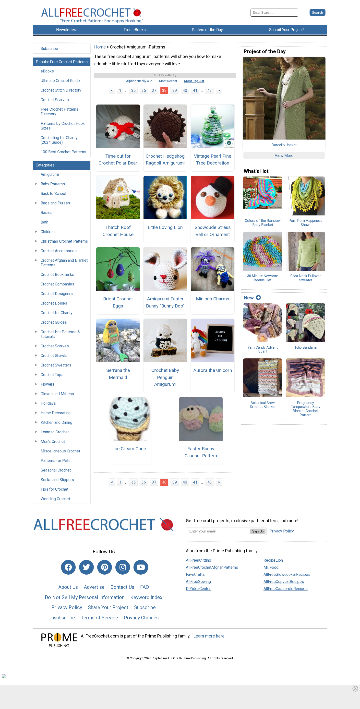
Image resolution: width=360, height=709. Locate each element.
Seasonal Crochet (56, 470)
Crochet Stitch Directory (61, 90)
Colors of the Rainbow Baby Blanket (263, 223)
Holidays (48, 403)
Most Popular (194, 81)
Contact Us (122, 587)
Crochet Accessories (59, 250)
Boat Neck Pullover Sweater (305, 278)
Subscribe (49, 48)
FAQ (144, 587)
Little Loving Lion (165, 227)
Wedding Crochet (55, 498)
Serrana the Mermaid (118, 373)
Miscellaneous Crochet (60, 451)
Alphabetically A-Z (139, 81)
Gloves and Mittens (57, 393)
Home (100, 47)
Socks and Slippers (57, 479)
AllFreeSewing (198, 581)
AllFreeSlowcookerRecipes (287, 574)
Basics (46, 212)
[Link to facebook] (68, 567)
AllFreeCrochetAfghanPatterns (212, 567)
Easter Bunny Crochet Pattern (201, 452)
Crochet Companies (57, 284)
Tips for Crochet (54, 489)
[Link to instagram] (122, 567)
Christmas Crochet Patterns (64, 241)
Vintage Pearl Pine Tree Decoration (212, 159)
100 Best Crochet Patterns (63, 152)
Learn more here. (209, 636)
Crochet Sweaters (56, 365)
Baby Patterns (53, 184)
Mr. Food (271, 567)
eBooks (47, 71)
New (249, 298)
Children (48, 231)
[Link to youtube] (140, 567)
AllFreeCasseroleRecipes (286, 588)
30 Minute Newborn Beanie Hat (262, 278)
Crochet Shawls (54, 355)
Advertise (94, 587)
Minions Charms (212, 299)
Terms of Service (99, 618)
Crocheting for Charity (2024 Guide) (59, 140)
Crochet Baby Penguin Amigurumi (165, 377)
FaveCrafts (195, 574)
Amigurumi (50, 174)
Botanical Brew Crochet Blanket (263, 405)
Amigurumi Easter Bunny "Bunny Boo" (165, 302)
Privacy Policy (66, 607)
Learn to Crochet (55, 432)
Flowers (48, 384)
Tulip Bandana (305, 348)
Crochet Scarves (55, 99)
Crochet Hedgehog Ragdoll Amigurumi (165, 159)
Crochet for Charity (56, 312)
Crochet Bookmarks (57, 274)
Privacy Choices (141, 618)
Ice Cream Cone (129, 448)
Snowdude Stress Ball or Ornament (213, 231)
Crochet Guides (54, 322)
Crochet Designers (57, 293)
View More (284, 155)
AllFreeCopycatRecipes (284, 581)
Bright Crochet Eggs (118, 302)
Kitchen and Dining (56, 422)
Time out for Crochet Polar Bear (117, 159)
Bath (44, 222)
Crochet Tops (52, 374)
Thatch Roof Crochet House (118, 231)
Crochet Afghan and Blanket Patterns (64, 262)
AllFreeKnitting (198, 560)
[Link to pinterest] (104, 567)
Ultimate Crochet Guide (60, 80)
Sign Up (258, 531)
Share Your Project (108, 607)
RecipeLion (273, 560)
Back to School (53, 193)
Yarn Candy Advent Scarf (263, 350)
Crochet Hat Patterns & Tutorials (60, 334)
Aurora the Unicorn (212, 370)
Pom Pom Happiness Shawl (305, 223)
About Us (68, 587)
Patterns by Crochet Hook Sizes (63, 125)
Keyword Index (146, 597)
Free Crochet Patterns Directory (59, 111)
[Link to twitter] (86, 567)
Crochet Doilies (54, 303)
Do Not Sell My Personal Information (84, 597)
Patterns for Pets (56, 460)
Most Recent (168, 81)
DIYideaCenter (198, 588)
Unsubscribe (61, 618)
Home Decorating (56, 413)
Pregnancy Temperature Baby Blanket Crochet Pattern (305, 409)
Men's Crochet (53, 441)
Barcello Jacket (284, 145)
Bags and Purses (55, 203)
